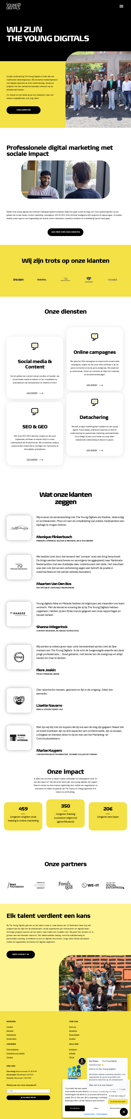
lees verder (32, 393)
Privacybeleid (101, 1114)
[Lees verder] (101, 450)
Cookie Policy (89, 1114)
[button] (121, 6)
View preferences (117, 1108)
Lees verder (91, 450)
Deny (96, 1108)
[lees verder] (41, 393)
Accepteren (75, 1108)
